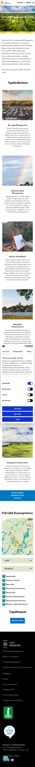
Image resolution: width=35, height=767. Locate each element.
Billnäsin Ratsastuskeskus (15, 596)
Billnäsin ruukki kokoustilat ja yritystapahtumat (17, 604)
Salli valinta (17, 414)
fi (24, 3)
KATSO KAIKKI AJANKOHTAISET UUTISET (17, 495)
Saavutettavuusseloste (12, 700)
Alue (7, 560)
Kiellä (17, 419)
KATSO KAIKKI (17, 620)
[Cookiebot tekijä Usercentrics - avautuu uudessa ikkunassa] (25, 346)
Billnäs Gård (10, 592)
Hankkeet (7, 673)
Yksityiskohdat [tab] (17, 351)
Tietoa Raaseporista (11, 662)
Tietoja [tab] (29, 351)
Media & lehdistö (10, 656)
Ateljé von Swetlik (12, 580)
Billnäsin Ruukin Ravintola (16, 601)
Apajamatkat (10, 576)
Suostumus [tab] (6, 351)
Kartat (5, 679)
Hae (21, 3)
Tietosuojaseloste (11, 695)
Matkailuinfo (8, 689)
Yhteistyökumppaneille (13, 651)
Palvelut (9, 569)
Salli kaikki (17, 408)
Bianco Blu (10, 584)
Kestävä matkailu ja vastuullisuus (17, 667)
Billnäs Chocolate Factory (15, 588)
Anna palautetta (10, 684)
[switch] (30, 389)
